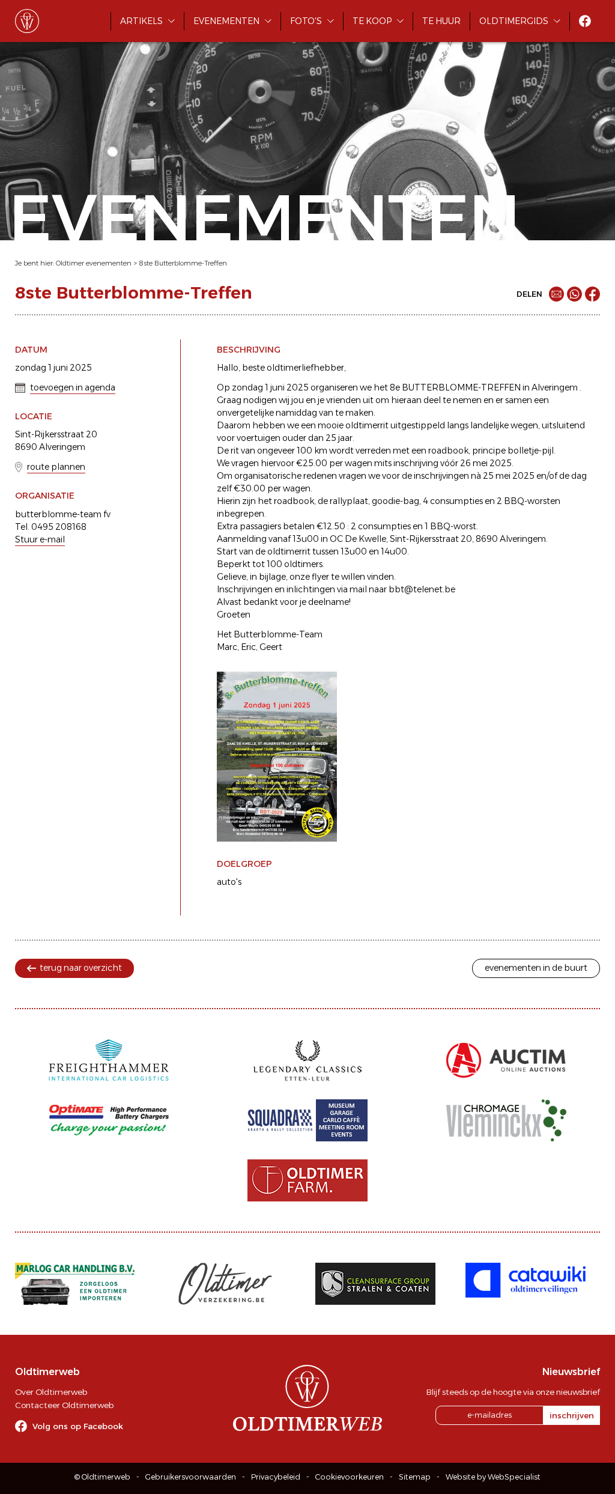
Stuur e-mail (40, 539)
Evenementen (226, 21)
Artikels (141, 21)
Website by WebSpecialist (493, 1476)
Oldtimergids (513, 21)
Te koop (372, 21)
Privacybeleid (275, 1476)
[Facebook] (592, 294)
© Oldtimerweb (102, 1476)
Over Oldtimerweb (51, 1392)
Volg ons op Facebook (77, 1426)
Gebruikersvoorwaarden (190, 1476)
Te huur (441, 21)
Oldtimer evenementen (94, 263)
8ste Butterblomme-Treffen (183, 263)
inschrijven (572, 1415)
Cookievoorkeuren (349, 1476)
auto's (229, 881)
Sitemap (415, 1476)
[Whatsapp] (574, 294)
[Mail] (556, 294)
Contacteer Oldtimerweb (64, 1405)
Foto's (306, 21)
